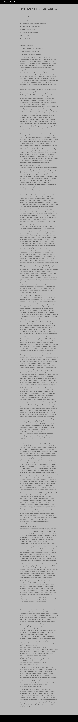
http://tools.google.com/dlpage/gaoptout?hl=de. (32, 273)
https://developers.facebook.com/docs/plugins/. (32, 459)
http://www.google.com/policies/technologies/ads (32, 284)
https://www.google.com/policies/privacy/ (30, 647)
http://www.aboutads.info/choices (28, 219)
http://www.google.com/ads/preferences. (42, 438)
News (63, 1)
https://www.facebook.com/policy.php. (30, 584)
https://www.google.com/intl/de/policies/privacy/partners (34, 279)
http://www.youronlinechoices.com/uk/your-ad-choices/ (34, 221)
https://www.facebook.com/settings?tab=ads (36, 515)
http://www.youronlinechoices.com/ (29, 598)
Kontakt (69, 1)
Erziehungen (49, 1)
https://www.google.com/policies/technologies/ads (33, 429)
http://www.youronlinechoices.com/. (29, 519)
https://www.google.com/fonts (27, 642)
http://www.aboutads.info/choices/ (39, 517)
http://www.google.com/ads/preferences (30, 290)
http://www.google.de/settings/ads (38, 286)
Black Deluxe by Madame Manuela (10, 2)
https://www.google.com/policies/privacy (30, 433)
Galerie (57, 1)
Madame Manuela (38, 1)
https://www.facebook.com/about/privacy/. (31, 502)
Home (29, 1)
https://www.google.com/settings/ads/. (29, 649)
